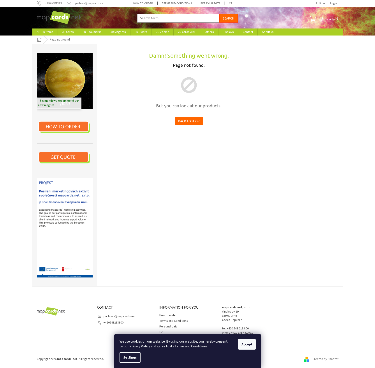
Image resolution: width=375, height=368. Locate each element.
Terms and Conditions (191, 346)
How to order (143, 3)
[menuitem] (45, 32)
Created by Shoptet (325, 359)
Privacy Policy (139, 346)
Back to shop (189, 121)
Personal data (210, 3)
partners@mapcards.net (120, 316)
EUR (319, 3)
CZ (230, 3)
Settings (130, 357)
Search (228, 18)
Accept (246, 344)
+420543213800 (113, 322)
